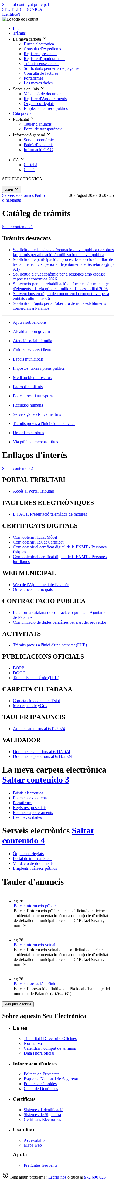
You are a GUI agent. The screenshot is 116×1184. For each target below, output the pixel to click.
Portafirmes (22, 802)
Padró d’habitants (28, 386)
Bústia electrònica (28, 793)
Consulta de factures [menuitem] (41, 73)
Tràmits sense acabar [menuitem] (41, 63)
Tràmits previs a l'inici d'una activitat (44, 423)
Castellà (30, 164)
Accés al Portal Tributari (33, 491)
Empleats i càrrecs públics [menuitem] (46, 108)
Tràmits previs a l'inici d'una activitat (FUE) (50, 645)
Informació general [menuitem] (29, 135)
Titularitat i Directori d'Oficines (50, 1038)
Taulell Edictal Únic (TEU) (36, 677)
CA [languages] (16, 160)
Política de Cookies (40, 1083)
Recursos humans (28, 405)
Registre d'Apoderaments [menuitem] (45, 98)
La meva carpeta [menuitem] (27, 39)
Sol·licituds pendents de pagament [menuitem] (53, 68)
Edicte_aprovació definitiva (37, 984)
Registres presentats (29, 807)
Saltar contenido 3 (35, 779)
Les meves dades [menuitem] (38, 83)
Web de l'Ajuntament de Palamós (41, 584)
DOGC (19, 673)
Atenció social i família (32, 340)
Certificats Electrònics (42, 1119)
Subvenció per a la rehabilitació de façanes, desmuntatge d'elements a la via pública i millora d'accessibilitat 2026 (61, 286)
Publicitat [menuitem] (21, 119)
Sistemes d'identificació (43, 1109)
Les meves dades (27, 817)
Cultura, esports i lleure (32, 350)
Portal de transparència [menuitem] (43, 129)
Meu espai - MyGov (30, 705)
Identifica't (11, 14)
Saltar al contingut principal (25, 4)
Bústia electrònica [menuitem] (39, 44)
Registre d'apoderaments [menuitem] (44, 58)
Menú (9, 190)
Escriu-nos (57, 1177)
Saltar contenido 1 (17, 226)
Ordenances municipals (33, 589)
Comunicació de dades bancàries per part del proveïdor (59, 622)
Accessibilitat (35, 1140)
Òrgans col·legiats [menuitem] (39, 103)
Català (29, 169)
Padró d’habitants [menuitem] (38, 144)
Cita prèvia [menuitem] (22, 113)
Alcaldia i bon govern (31, 331)
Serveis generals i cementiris (37, 414)
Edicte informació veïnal (34, 945)
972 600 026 (95, 1177)
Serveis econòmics (18, 195)
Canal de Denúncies (41, 1088)
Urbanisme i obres (28, 432)
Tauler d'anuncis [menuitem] (38, 124)
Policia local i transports (33, 396)
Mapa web (33, 1145)
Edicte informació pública (35, 906)
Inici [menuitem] (17, 28)
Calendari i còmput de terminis (50, 1048)
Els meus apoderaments (33, 812)
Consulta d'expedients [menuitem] (42, 49)
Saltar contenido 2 (17, 468)
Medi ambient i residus (32, 377)
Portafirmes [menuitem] (33, 78)
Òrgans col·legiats (28, 853)
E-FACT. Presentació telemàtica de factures (50, 514)
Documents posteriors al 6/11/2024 (42, 756)
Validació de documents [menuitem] (44, 93)
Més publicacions (18, 1004)
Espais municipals (28, 359)
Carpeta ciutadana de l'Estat (36, 700)
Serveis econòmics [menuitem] (39, 140)
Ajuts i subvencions (29, 322)
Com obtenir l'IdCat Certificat (38, 542)
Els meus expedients (30, 798)
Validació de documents (33, 863)
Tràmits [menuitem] (19, 33)
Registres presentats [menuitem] (40, 53)
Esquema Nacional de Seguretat (51, 1079)
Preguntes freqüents (40, 1165)
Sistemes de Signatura (42, 1114)
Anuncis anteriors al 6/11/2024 (39, 728)
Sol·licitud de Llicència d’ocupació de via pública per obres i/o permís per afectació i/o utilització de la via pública (63, 252)
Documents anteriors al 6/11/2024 (41, 751)
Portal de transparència (32, 858)
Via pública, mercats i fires (35, 442)
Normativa (33, 1043)
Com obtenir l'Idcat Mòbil (35, 537)
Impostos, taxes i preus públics (39, 368)
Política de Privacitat (41, 1074)
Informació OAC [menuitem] (38, 149)
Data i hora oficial (39, 1053)
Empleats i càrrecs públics (35, 868)
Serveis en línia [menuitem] (26, 89)
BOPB (19, 668)
